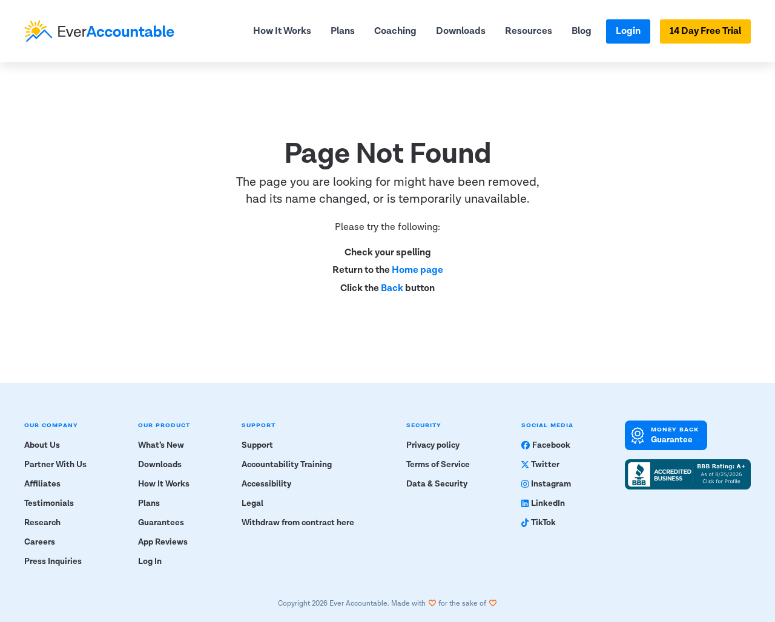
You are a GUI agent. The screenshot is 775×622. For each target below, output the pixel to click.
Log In (150, 561)
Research (42, 522)
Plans (343, 31)
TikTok (543, 522)
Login (628, 31)
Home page (417, 270)
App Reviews (163, 542)
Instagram (551, 484)
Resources (528, 31)
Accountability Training (287, 464)
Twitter (545, 464)
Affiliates (42, 484)
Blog (582, 31)
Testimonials (49, 503)
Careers (39, 542)
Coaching (395, 31)
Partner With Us (55, 464)
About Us (42, 445)
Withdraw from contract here (298, 522)
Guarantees (161, 522)
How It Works (282, 31)
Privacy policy (433, 445)
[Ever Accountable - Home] (99, 31)
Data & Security (436, 484)
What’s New (161, 445)
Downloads (461, 31)
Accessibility (266, 484)
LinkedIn (548, 503)
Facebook (551, 445)
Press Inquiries (53, 561)
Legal (252, 503)
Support (257, 445)
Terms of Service (438, 464)
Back (392, 288)
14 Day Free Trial (705, 31)
